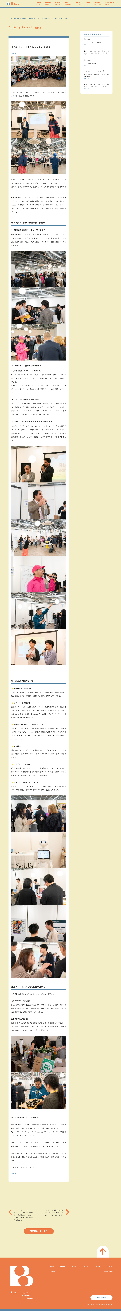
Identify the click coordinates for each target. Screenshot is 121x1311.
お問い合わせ (101, 1297)
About (68, 3)
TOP (10, 18)
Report (48, 3)
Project (58, 3)
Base (78, 3)
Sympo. (97, 3)
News (38, 3)
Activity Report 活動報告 (24, 18)
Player (87, 3)
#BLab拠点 (87, 39)
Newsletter (109, 3)
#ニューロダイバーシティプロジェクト (94, 71)
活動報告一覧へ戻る (38, 1231)
